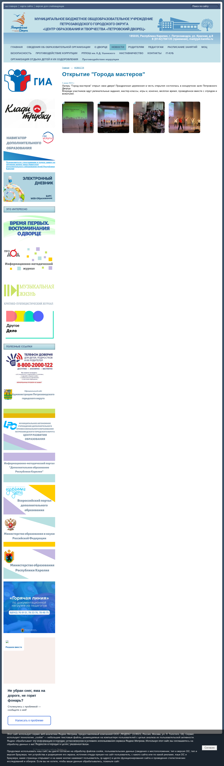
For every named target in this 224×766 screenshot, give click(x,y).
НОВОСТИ (118, 47)
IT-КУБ (170, 53)
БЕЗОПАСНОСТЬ (21, 53)
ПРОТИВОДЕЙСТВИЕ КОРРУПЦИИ (56, 53)
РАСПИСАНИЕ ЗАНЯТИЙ (182, 47)
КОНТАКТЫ (155, 53)
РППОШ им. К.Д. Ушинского (98, 53)
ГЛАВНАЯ (17, 47)
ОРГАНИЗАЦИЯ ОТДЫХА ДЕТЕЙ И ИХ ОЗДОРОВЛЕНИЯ (44, 59)
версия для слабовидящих (50, 6)
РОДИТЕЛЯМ (136, 47)
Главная (65, 68)
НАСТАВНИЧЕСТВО (131, 53)
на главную (11, 6)
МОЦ (204, 47)
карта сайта (26, 6)
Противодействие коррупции (100, 59)
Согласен (210, 747)
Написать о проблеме (29, 720)
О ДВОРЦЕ (100, 47)
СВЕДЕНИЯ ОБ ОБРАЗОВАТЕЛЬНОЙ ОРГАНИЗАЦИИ (58, 47)
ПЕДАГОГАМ (155, 47)
